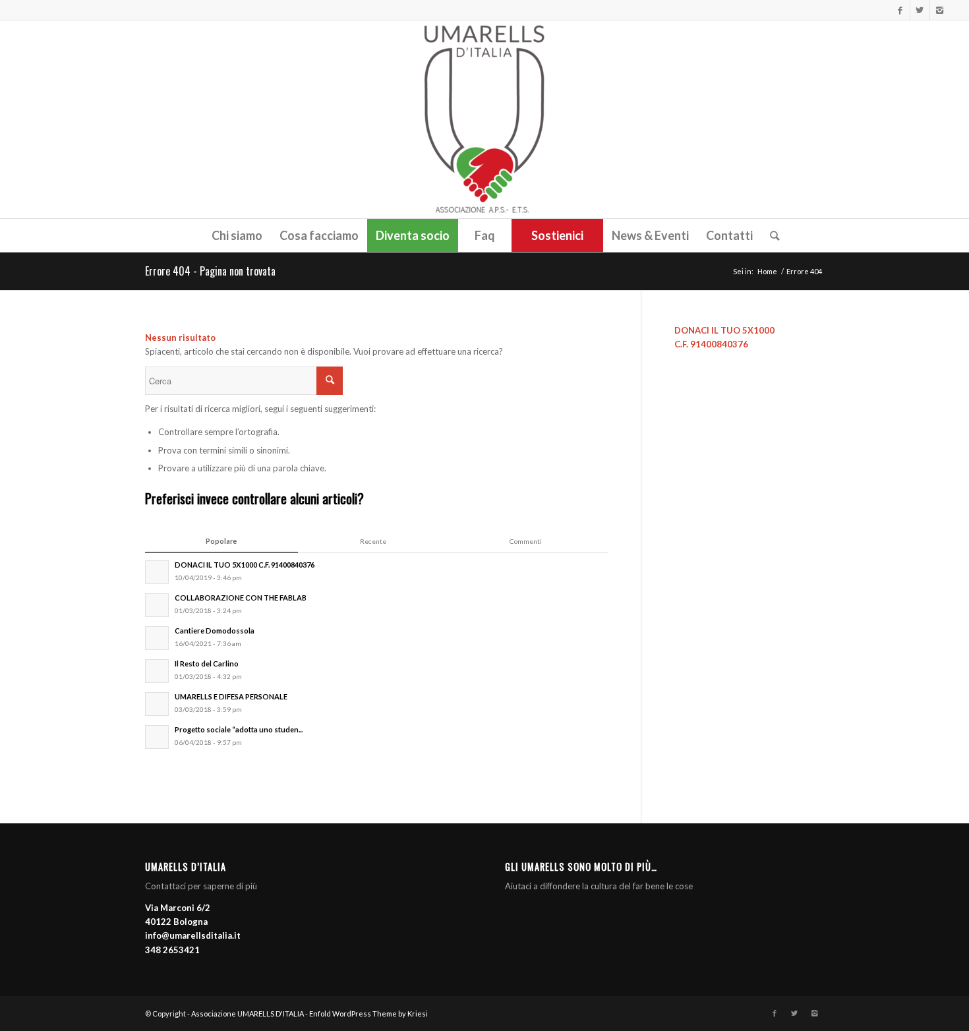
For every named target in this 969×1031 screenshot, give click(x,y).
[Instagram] (940, 10)
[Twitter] (919, 10)
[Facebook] (900, 10)
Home (767, 271)
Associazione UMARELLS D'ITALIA (247, 1013)
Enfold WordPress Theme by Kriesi (368, 1013)
